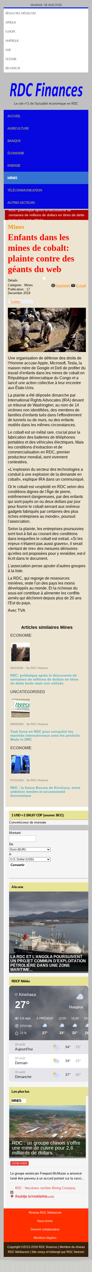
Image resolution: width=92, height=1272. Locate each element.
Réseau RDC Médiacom (20, 13)
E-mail (81, 285)
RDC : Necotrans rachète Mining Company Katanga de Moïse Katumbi (45, 1192)
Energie (13, 165)
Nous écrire (45, 1221)
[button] (21, 1025)
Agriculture (18, 128)
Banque (14, 140)
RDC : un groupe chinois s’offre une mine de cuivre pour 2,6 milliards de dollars (46, 1147)
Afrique (10, 22)
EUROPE (10, 31)
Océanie (10, 59)
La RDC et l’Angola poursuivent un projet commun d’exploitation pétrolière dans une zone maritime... (48, 963)
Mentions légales (45, 1238)
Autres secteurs (21, 202)
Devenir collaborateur (45, 1229)
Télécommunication (24, 190)
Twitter (15, 302)
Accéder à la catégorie (31, 1196)
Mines (12, 177)
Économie (15, 153)
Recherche (12, 68)
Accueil (13, 116)
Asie (8, 50)
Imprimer (63, 285)
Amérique (12, 41)
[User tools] (44, 278)
